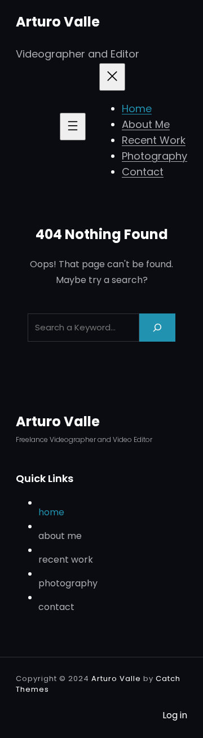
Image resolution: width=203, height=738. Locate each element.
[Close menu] (112, 77)
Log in (174, 715)
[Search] (157, 327)
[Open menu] (73, 126)
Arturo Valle (58, 21)
